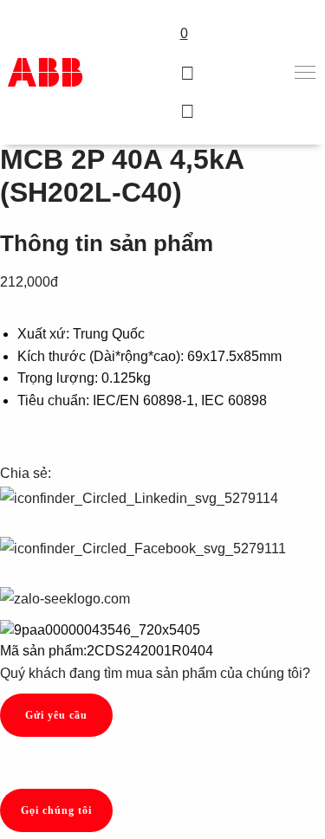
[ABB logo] (45, 72)
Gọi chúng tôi (56, 810)
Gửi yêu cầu (56, 715)
